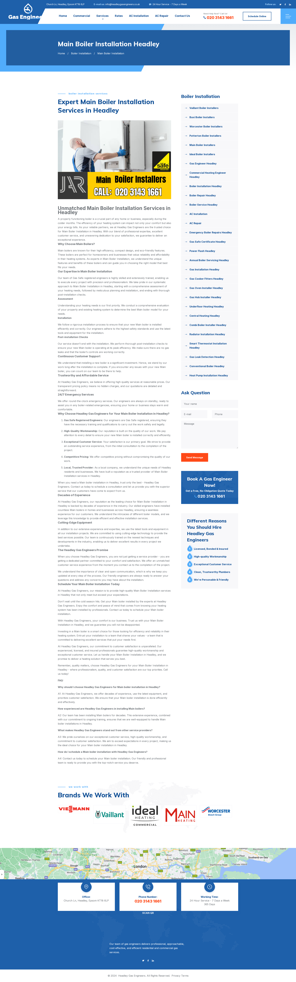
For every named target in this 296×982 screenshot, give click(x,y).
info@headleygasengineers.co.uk (122, 4)
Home (63, 15)
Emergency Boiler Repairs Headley (210, 232)
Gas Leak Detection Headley (206, 356)
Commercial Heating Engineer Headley (207, 174)
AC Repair (162, 15)
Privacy (176, 975)
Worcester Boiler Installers (205, 126)
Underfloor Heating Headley (206, 306)
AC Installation (139, 15)
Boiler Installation (81, 53)
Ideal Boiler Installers (202, 154)
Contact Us (182, 15)
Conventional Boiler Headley (206, 366)
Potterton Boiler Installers (205, 135)
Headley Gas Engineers (131, 975)
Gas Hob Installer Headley (205, 297)
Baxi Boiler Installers (202, 117)
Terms (185, 975)
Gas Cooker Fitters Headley (206, 278)
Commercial (81, 15)
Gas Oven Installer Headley (206, 288)
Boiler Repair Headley (202, 195)
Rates (119, 15)
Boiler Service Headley (203, 204)
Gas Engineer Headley (203, 163)
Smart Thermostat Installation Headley (208, 345)
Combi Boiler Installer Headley (207, 325)
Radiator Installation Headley (207, 334)
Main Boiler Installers (202, 145)
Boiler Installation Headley (205, 186)
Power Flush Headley (202, 251)
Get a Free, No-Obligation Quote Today (210, 487)
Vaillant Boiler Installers (203, 108)
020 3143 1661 (220, 17)
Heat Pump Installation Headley (208, 375)
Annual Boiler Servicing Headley (209, 260)
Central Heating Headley (204, 315)
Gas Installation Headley (204, 269)
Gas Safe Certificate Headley (207, 241)
